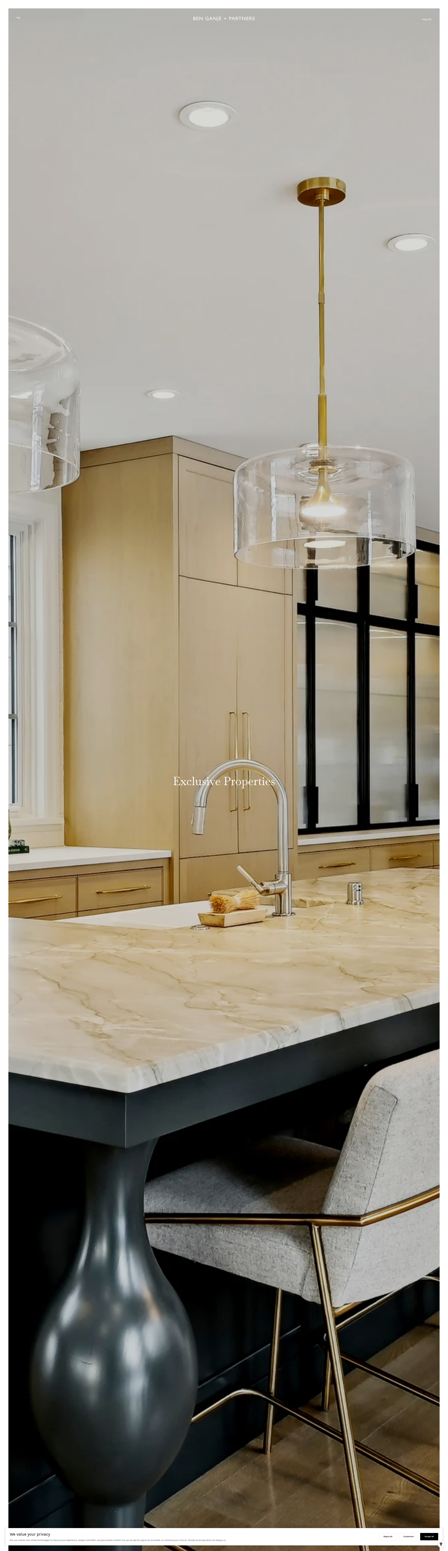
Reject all (388, 1536)
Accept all (429, 1536)
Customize (408, 1536)
